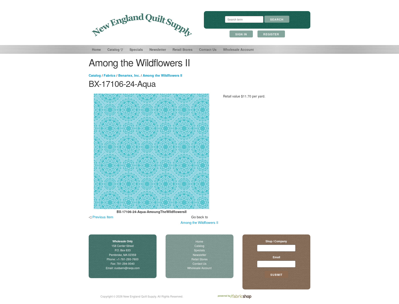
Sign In (241, 34)
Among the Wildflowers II (162, 75)
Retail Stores (182, 49)
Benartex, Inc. (129, 75)
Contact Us (208, 49)
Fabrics (109, 75)
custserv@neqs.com (127, 268)
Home (96, 49)
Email (276, 257)
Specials (136, 49)
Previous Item (102, 216)
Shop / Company (276, 241)
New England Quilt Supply (142, 24)
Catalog (95, 75)
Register (271, 34)
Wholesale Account (238, 49)
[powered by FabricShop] (234, 296)
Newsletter (157, 49)
